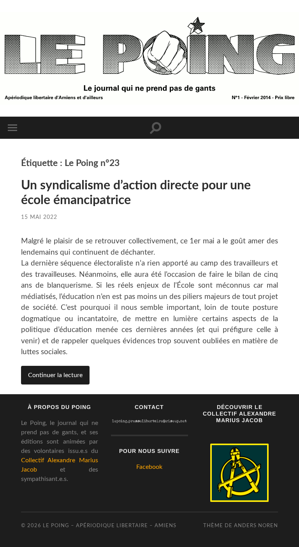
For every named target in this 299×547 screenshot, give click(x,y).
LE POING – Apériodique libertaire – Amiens (109, 525)
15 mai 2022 (39, 217)
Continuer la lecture (55, 375)
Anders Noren (256, 525)
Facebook (149, 467)
